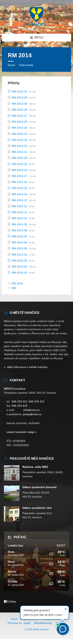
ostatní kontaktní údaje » (21, 432)
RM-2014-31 (20, 91)
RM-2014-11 (20, 212)
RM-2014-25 (20, 127)
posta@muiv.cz (32, 414)
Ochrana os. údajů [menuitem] (19, 622)
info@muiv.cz (31, 409)
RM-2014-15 (20, 188)
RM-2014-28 (20, 109)
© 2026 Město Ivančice (37, 629)
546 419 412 (36, 401)
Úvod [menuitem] (14, 618)
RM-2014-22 (20, 145)
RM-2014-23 (20, 139)
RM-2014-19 (20, 164)
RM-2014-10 (20, 218)
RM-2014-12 (20, 206)
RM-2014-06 (20, 242)
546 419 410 (19, 405)
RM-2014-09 (20, 224)
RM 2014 (17, 283)
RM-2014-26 (20, 121)
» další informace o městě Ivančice (25, 367)
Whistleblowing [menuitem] (43, 622)
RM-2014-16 (20, 182)
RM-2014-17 (20, 176)
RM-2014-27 (20, 115)
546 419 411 (19, 401)
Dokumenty (26, 65)
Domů (11, 65)
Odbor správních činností (39, 487)
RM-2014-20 (20, 157)
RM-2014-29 (20, 103)
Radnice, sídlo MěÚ (35, 466)
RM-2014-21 (20, 151)
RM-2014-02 (20, 266)
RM (14, 288)
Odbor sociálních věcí (37, 507)
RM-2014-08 (20, 230)
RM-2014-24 (20, 133)
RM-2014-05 (20, 248)
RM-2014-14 (20, 194)
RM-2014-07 (20, 236)
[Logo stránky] (36, 26)
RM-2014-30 (20, 97)
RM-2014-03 (20, 260)
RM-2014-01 (20, 272)
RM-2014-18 (20, 170)
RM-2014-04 (20, 254)
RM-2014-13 (20, 200)
